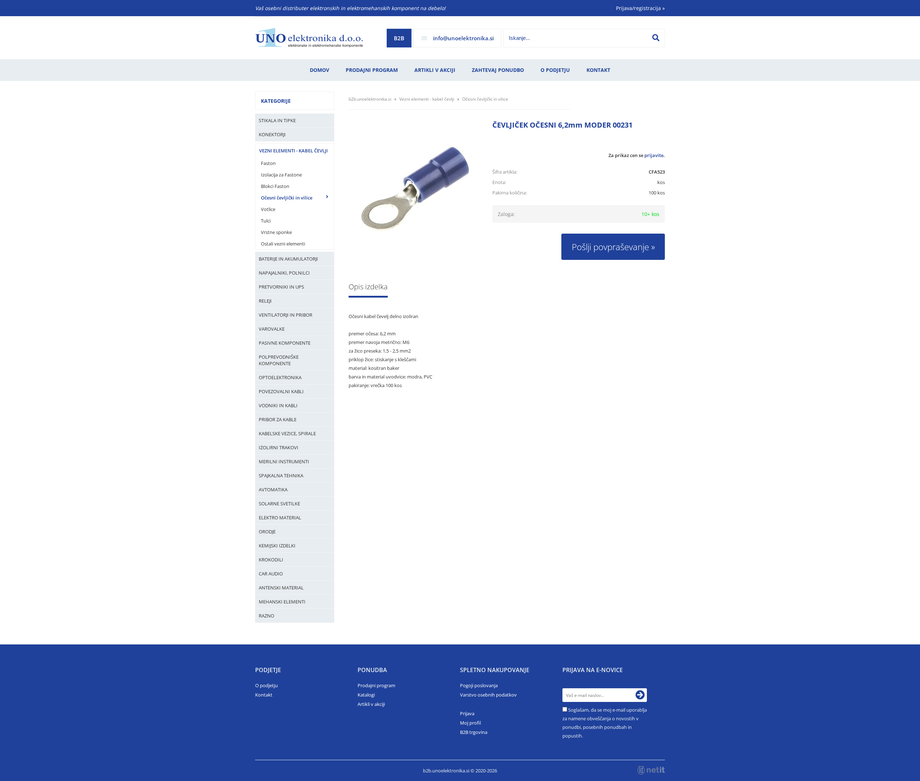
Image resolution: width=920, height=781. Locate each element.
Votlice (268, 209)
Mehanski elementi (282, 601)
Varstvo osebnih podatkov (488, 695)
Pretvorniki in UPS (281, 287)
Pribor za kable (277, 419)
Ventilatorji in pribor (285, 315)
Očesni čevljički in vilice (286, 197)
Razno (266, 615)
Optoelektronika (280, 377)
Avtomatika (273, 489)
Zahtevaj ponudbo (498, 69)
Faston (268, 163)
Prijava (467, 713)
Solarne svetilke (279, 503)
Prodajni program (372, 69)
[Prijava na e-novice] (640, 695)
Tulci (266, 220)
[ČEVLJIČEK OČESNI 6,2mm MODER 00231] (413, 188)
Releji (265, 301)
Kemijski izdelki (277, 545)
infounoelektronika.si (463, 38)
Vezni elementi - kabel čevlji (293, 150)
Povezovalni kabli (281, 391)
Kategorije (276, 100)
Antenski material (281, 587)
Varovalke (272, 329)
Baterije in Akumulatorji (288, 259)
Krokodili (271, 559)
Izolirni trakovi (278, 447)
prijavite (653, 155)
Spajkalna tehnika (281, 475)
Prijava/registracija (640, 8)
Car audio (271, 573)
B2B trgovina (473, 732)
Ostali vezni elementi (283, 243)
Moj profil (470, 723)
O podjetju (555, 69)
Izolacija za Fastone (281, 174)
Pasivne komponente (284, 343)
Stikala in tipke (277, 120)
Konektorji (272, 134)
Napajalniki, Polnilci (284, 273)
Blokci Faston (275, 186)
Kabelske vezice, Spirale (287, 433)
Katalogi (366, 695)
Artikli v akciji (434, 69)
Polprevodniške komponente (279, 360)
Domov (319, 69)
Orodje (267, 531)
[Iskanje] (656, 38)
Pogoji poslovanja (479, 685)
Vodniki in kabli (278, 405)
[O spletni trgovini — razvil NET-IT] (651, 770)
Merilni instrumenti (284, 461)
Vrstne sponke (276, 232)
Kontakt (598, 69)
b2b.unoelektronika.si (370, 99)
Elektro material (280, 517)
